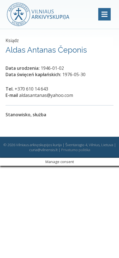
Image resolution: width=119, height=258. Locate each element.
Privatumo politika (75, 149)
